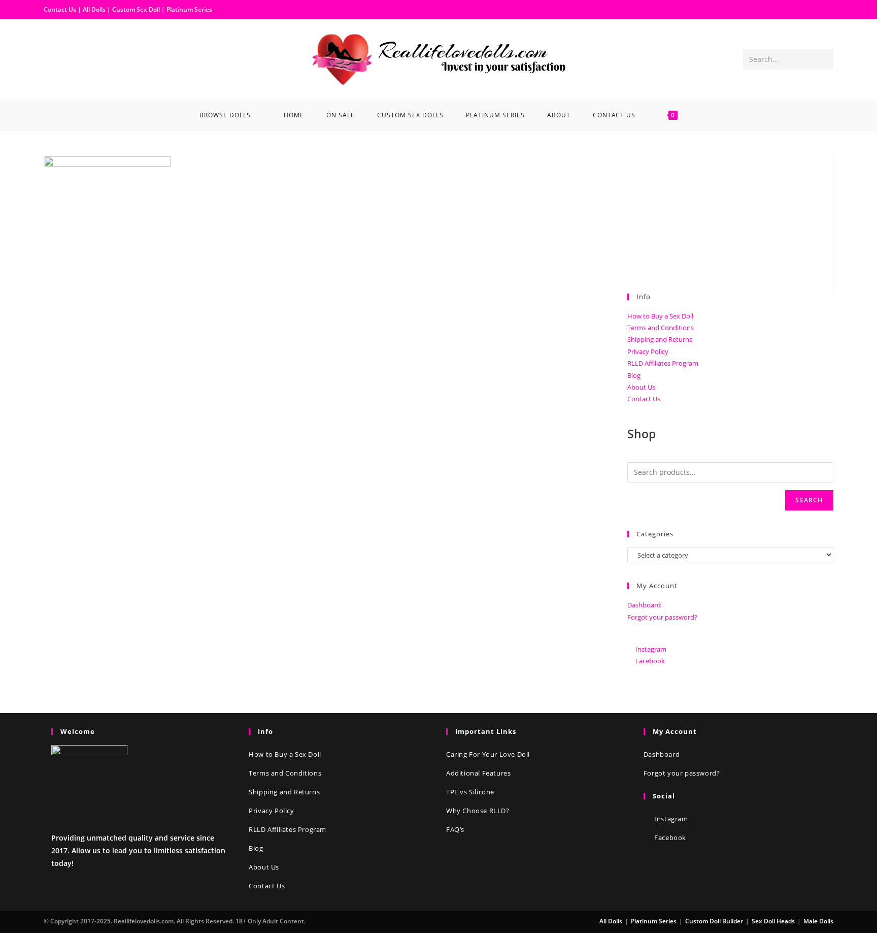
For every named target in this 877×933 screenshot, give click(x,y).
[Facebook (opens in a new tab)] (52, 58)
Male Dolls (818, 921)
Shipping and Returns (659, 339)
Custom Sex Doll (136, 9)
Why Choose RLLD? (478, 810)
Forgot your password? (662, 617)
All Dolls (95, 9)
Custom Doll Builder (714, 921)
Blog (633, 375)
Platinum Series (189, 9)
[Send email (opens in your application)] (84, 58)
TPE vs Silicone (470, 791)
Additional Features (478, 773)
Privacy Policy (647, 351)
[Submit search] (823, 59)
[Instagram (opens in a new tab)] (68, 58)
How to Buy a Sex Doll (660, 315)
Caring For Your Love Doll (488, 754)
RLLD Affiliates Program (662, 363)
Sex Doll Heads (773, 921)
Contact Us (60, 9)
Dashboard (644, 604)
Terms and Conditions (660, 327)
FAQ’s (455, 829)
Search (809, 500)
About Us (641, 387)
